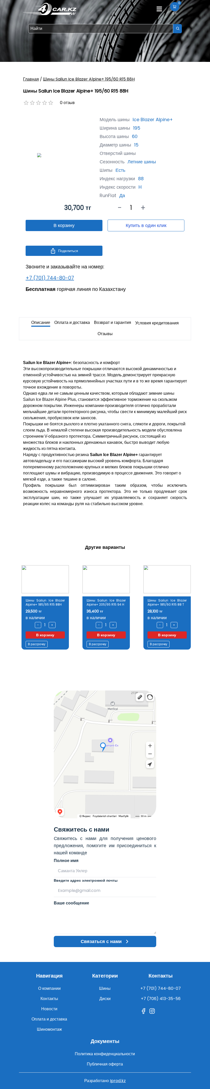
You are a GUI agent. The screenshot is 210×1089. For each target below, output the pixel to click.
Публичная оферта (105, 1064)
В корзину (64, 225)
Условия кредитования (157, 323)
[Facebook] (143, 1011)
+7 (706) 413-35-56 (161, 999)
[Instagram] (152, 1011)
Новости (49, 1009)
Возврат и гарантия (112, 322)
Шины (105, 988)
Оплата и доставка (72, 322)
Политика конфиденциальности (105, 1054)
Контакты (49, 999)
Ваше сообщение (71, 903)
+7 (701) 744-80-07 (50, 277)
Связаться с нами (101, 941)
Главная (31, 79)
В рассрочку (36, 644)
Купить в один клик (146, 225)
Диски (105, 999)
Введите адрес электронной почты (86, 880)
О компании (49, 988)
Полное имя (66, 861)
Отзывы (105, 334)
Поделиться (68, 250)
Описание (40, 322)
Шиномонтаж (49, 1029)
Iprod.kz (118, 1081)
